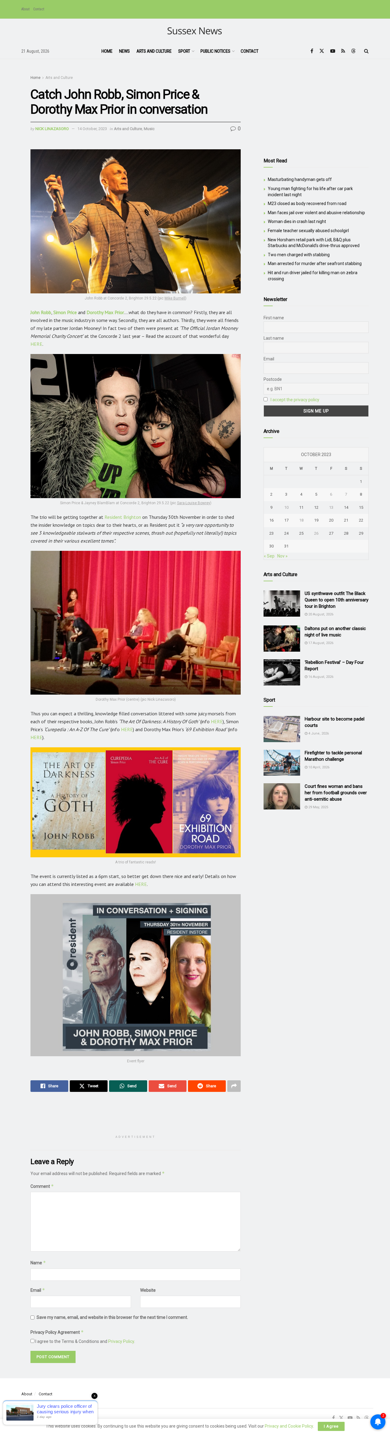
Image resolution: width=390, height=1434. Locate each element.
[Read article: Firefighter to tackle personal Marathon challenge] (282, 763)
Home (106, 51)
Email (37, 1290)
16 (271, 520)
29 (361, 533)
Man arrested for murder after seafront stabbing (315, 263)
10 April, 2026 (318, 767)
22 (361, 520)
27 (331, 533)
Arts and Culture (154, 51)
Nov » (282, 556)
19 (316, 520)
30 (271, 546)
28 (346, 533)
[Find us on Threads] (353, 51)
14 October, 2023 (92, 128)
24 (286, 533)
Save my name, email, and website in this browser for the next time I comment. (112, 1317)
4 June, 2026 (318, 733)
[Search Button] (366, 51)
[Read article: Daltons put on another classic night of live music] (282, 638)
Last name (274, 338)
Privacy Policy (121, 1341)
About (25, 9)
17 (286, 520)
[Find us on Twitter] (321, 51)
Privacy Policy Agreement (57, 1332)
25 (301, 533)
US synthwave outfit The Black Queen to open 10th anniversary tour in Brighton (336, 600)
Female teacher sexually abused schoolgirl (308, 230)
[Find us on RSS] (343, 51)
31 (286, 546)
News (124, 51)
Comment (42, 1186)
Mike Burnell (175, 298)
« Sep (269, 556)
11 (301, 507)
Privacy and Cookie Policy (289, 1426)
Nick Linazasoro (52, 128)
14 (346, 507)
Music (149, 128)
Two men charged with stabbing (299, 254)
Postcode (273, 379)
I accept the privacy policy (295, 399)
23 (271, 533)
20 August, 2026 (320, 614)
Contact (38, 9)
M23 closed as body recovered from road (307, 203)
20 (331, 520)
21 (346, 520)
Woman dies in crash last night (297, 221)
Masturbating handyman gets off (300, 179)
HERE (36, 344)
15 (361, 507)
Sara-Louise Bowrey (193, 503)
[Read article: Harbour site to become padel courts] (282, 729)
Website (148, 1290)
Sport (184, 51)
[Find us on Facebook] (311, 51)
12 (316, 507)
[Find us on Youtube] (332, 51)
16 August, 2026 (320, 677)
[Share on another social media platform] (234, 1086)
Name (38, 1263)
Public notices (215, 51)
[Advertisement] (141, 1116)
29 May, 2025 (317, 807)
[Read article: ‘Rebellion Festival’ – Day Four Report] (282, 672)
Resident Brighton (123, 517)
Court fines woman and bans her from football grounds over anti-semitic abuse (336, 793)
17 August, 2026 (320, 643)
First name (274, 317)
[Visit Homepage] (195, 31)
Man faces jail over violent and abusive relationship (316, 212)
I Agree (331, 1426)
